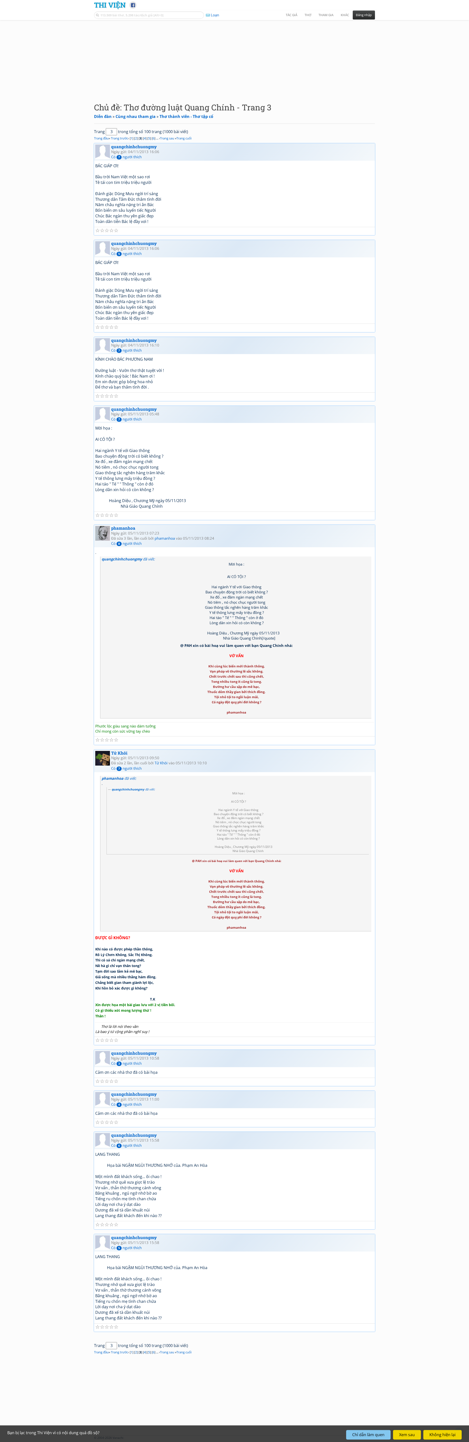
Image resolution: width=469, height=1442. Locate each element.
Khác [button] (345, 15)
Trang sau (167, 138)
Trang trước (119, 138)
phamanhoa (123, 528)
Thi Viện (110, 5)
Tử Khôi (119, 753)
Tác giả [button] (291, 15)
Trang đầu (101, 138)
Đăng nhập (364, 15)
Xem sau (407, 1434)
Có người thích (126, 156)
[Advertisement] (234, 57)
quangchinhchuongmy (134, 146)
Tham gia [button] (326, 15)
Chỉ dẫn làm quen (368, 1434)
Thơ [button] (308, 15)
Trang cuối (184, 138)
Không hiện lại (442, 1434)
